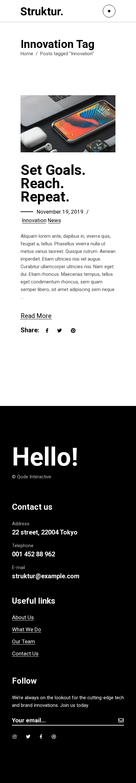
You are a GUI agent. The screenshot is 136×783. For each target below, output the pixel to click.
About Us (23, 617)
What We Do (26, 629)
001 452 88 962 (33, 554)
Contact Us (25, 653)
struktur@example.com (45, 576)
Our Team (23, 641)
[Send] (121, 720)
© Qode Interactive (31, 477)
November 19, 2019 (60, 212)
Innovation (34, 220)
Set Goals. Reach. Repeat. (53, 183)
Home (27, 53)
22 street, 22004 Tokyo (44, 532)
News (54, 220)
